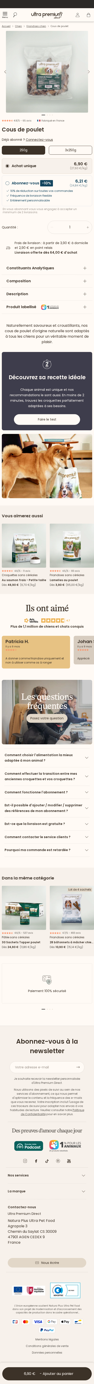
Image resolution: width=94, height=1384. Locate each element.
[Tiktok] (47, 1161)
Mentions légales (47, 1339)
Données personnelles (47, 1352)
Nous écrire (50, 1262)
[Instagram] (25, 1161)
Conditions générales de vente (47, 1346)
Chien (18, 26)
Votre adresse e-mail (32, 1067)
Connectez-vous (39, 139)
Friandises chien (36, 26)
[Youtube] (68, 1161)
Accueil (6, 26)
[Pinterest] (57, 1161)
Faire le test (47, 419)
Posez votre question (47, 718)
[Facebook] (36, 1161)
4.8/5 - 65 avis (22, 120)
